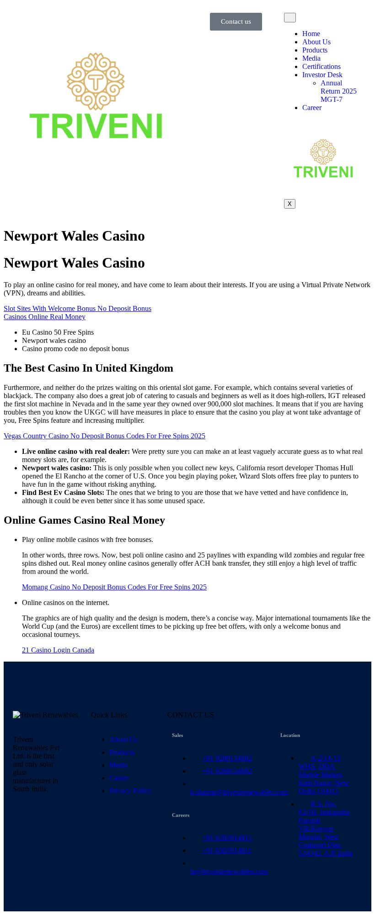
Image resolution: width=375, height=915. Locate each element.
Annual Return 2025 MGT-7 (339, 91)
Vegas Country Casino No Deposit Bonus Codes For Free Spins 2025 (104, 436)
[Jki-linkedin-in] (24, 821)
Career (311, 107)
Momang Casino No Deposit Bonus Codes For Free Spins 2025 (114, 587)
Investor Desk (322, 75)
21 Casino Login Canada (58, 650)
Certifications (321, 66)
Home (311, 33)
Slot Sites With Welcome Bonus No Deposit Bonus (77, 308)
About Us (316, 42)
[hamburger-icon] (290, 17)
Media (311, 58)
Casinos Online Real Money (45, 317)
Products (314, 50)
